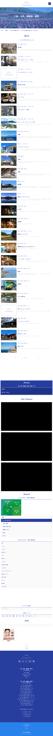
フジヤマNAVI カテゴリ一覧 (26, 713)
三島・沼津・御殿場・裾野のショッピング (26, 697)
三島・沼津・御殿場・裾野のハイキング (26, 694)
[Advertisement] (26, 371)
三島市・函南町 (26, 672)
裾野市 (26, 677)
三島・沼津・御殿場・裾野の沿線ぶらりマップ (26, 700)
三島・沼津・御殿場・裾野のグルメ (26, 691)
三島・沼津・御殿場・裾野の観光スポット (26, 689)
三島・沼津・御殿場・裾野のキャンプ (26, 703)
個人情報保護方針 (26, 724)
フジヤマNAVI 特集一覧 (26, 716)
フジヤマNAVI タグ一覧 (26, 714)
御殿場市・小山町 (26, 675)
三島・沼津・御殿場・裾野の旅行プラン (26, 692)
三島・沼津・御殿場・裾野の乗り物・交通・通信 (26, 695)
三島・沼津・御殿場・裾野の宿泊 (26, 685)
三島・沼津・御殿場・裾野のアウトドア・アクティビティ (26, 698)
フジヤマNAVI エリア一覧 (26, 711)
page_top (26, 647)
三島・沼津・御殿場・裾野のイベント (26, 686)
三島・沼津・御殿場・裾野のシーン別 (26, 688)
